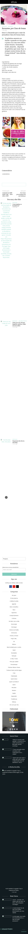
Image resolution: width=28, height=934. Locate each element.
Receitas (14, 687)
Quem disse (14, 679)
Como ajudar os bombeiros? (17, 205)
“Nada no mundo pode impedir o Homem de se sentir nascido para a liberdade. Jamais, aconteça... (19, 743)
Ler (14, 641)
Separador (14, 696)
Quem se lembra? (14, 681)
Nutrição (10, 26)
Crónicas (14, 618)
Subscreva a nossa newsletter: (10, 567)
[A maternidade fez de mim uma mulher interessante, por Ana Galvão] (6, 910)
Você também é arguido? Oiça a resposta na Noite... (14, 889)
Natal (14, 650)
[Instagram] (17, 586)
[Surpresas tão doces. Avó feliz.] (6, 497)
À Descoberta (14, 598)
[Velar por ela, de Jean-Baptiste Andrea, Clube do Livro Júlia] (6, 379)
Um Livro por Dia (23, 321)
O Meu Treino (14, 658)
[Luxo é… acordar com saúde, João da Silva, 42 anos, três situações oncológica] (6, 902)
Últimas (14, 702)
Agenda (14, 604)
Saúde (14, 693)
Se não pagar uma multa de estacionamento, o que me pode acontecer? (18, 918)
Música (14, 644)
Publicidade (14, 676)
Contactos (24, 931)
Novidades (14, 653)
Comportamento (14, 615)
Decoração (14, 624)
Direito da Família (14, 630)
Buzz (14, 609)
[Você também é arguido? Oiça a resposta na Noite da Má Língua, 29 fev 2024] (14, 828)
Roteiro (14, 690)
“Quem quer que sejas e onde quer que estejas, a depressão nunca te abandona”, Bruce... (18, 760)
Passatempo (14, 664)
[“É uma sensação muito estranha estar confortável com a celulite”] (6, 752)
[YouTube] (14, 586)
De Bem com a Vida (14, 621)
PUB (14, 673)
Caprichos (14, 612)
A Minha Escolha (14, 601)
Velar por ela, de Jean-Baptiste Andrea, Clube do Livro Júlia (19, 324)
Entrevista (14, 633)
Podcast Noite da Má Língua (14, 670)
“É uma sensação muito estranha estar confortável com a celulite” (18, 752)
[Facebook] (10, 586)
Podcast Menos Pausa (14, 667)
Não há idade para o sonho (14, 647)
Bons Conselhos (14, 607)
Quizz (14, 684)
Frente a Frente (14, 635)
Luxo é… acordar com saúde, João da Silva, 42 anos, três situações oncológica (18, 902)
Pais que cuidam (14, 661)
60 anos (14, 595)
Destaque (4, 26)
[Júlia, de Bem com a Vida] (14, 2)
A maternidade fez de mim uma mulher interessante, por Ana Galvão (18, 910)
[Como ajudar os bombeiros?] (6, 260)
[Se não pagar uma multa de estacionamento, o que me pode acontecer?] (6, 918)
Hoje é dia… (14, 638)
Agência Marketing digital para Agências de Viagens (16, 928)
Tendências (14, 699)
